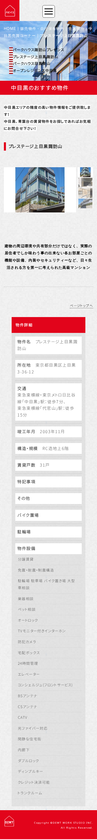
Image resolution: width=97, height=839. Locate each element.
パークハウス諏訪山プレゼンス (38, 49)
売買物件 (76, 28)
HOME (10, 28)
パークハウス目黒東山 (31, 63)
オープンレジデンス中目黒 (35, 70)
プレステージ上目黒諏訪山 (35, 56)
